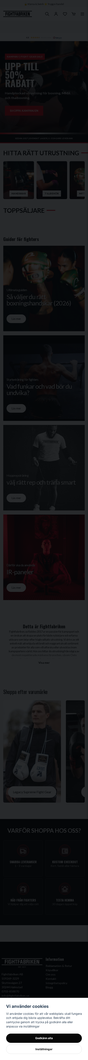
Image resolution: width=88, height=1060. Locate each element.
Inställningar (44, 1049)
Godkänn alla (44, 1038)
